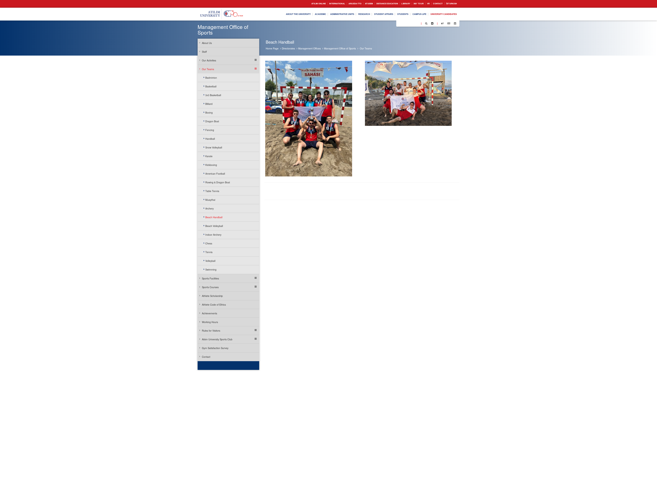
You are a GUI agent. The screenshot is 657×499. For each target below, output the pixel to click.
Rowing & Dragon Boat (217, 182)
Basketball (210, 86)
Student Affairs (374, 14)
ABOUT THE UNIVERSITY (277, 14)
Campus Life (414, 14)
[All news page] (448, 23)
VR (425, 3)
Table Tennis (212, 191)
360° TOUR (414, 3)
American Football (215, 173)
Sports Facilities (210, 278)
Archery (209, 208)
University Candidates (442, 14)
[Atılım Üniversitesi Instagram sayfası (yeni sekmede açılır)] (412, 23)
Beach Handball (213, 217)
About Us (207, 43)
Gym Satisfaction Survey (215, 348)
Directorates (288, 48)
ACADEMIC (303, 14)
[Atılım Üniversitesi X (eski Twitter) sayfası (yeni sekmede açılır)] (404, 23)
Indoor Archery (213, 234)
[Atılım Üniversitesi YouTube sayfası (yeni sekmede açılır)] (417, 23)
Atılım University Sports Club (217, 339)
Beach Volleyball (214, 226)
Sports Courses (210, 287)
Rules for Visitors (211, 330)
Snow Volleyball (213, 147)
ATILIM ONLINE (300, 3)
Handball (210, 138)
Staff (204, 51)
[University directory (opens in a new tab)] (432, 23)
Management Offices (309, 48)
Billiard (208, 104)
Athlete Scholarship (212, 296)
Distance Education (378, 3)
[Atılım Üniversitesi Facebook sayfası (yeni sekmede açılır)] (399, 23)
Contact (435, 3)
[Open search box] (426, 23)
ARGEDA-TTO (342, 3)
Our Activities (209, 60)
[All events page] (455, 23)
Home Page (272, 48)
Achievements (209, 313)
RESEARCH (352, 14)
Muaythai (210, 199)
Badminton (211, 77)
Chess (208, 243)
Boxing (209, 112)
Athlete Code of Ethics (214, 304)
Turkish (451, 3)
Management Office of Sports (340, 48)
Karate (208, 156)
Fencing (209, 130)
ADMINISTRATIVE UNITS (327, 14)
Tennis (208, 252)
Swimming (210, 269)
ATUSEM (358, 3)
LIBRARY (400, 3)
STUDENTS (395, 14)
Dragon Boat (212, 121)
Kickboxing (211, 165)
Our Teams (366, 48)
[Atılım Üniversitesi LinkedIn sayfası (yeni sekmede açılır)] (408, 23)
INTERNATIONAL (322, 3)
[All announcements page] (442, 23)
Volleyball (210, 260)
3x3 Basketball (213, 95)
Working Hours (210, 322)
